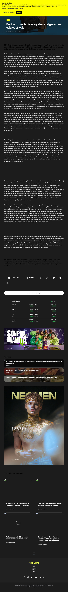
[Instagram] (28, 577)
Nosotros (34, 568)
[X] (43, 577)
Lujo (8, 20)
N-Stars (34, 569)
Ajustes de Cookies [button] (9, 12)
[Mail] (40, 577)
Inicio (34, 566)
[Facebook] (24, 577)
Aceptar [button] (19, 12)
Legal (34, 571)
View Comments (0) (34, 293)
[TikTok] (32, 577)
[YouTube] (36, 577)
